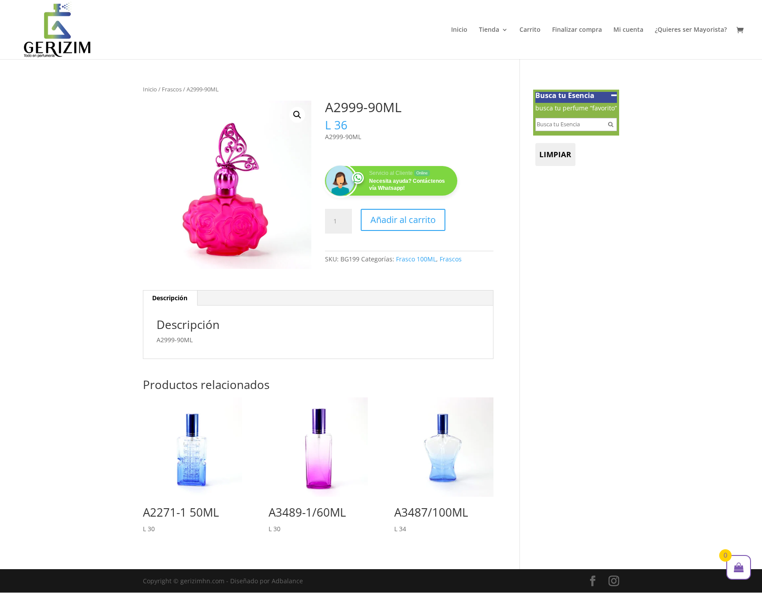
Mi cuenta (628, 30)
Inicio (459, 30)
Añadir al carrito (403, 220)
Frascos (172, 89)
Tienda (489, 30)
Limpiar (555, 154)
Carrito (530, 30)
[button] (297, 115)
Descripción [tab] (169, 298)
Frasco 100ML (416, 259)
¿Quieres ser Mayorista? (691, 30)
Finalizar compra (577, 30)
